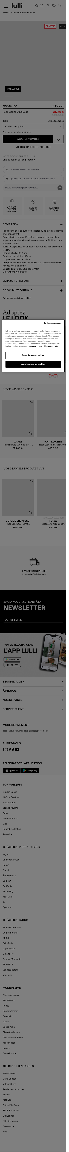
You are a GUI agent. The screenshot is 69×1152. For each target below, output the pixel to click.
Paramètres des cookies (33, 355)
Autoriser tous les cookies (33, 364)
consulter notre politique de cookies (43, 346)
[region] (33, 345)
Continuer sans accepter (53, 323)
